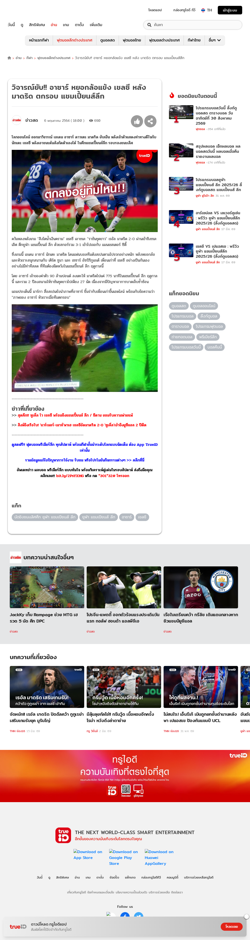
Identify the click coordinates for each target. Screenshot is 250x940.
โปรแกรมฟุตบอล (209, 326)
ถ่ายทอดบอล (182, 337)
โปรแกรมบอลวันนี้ (186, 347)
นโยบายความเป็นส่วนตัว (131, 892)
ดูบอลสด (107, 40)
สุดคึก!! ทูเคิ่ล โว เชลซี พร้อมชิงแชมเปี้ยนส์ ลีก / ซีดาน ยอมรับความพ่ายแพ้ (75, 415)
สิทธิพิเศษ (37, 25)
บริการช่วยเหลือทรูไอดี (198, 877)
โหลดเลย (232, 926)
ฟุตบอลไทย (132, 40)
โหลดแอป (155, 10)
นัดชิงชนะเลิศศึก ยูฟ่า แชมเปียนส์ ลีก (44, 517)
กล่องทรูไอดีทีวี (151, 877)
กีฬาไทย (194, 40)
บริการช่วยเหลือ (159, 892)
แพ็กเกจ (130, 877)
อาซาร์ (127, 517)
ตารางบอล (180, 326)
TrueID (22, 10)
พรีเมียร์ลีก (208, 337)
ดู (22, 25)
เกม (66, 25)
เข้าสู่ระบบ (230, 10)
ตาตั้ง (79, 25)
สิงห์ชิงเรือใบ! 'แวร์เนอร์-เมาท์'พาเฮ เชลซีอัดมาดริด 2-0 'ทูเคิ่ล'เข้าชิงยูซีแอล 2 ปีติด (82, 425)
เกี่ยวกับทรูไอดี (76, 892)
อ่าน (54, 25)
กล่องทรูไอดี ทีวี (184, 10)
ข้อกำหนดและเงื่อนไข (100, 892)
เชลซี (142, 517)
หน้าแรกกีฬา (39, 40)
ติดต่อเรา (177, 892)
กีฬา (29, 58)
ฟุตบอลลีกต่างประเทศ (74, 40)
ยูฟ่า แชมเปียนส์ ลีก (98, 517)
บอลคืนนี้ (215, 347)
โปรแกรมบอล (183, 316)
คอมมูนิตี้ (172, 877)
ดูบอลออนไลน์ (204, 306)
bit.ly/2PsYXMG (70, 476)
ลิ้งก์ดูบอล (208, 316)
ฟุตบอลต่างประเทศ (164, 40)
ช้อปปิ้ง (114, 877)
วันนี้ (11, 25)
